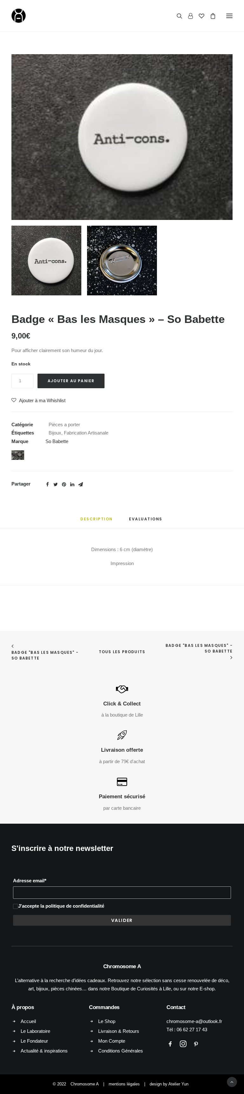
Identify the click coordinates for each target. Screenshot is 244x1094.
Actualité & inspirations (44, 1050)
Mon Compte (111, 1041)
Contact (176, 1007)
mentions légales (124, 1084)
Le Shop (106, 1021)
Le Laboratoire (35, 1031)
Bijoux (55, 432)
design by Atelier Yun (169, 1084)
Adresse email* (29, 880)
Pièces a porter (64, 424)
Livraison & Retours (118, 1031)
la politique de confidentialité (72, 906)
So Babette (56, 441)
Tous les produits (122, 651)
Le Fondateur (34, 1041)
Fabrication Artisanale (86, 432)
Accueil (28, 1021)
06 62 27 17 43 (192, 1029)
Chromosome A (85, 1084)
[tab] (96, 521)
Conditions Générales (120, 1050)
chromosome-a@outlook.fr (194, 1021)
